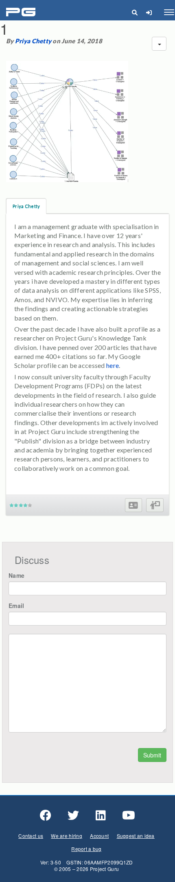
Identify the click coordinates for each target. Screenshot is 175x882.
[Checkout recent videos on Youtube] (128, 815)
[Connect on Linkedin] (101, 815)
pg (21, 12)
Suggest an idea (136, 835)
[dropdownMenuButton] (159, 44)
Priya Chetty (33, 41)
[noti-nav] (149, 12)
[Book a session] (155, 505)
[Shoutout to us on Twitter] (73, 815)
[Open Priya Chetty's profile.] (133, 505)
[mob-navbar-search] (134, 12)
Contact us (30, 835)
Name (16, 575)
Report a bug (86, 848)
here (112, 365)
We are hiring (66, 835)
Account (99, 835)
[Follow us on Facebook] (45, 815)
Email (16, 605)
